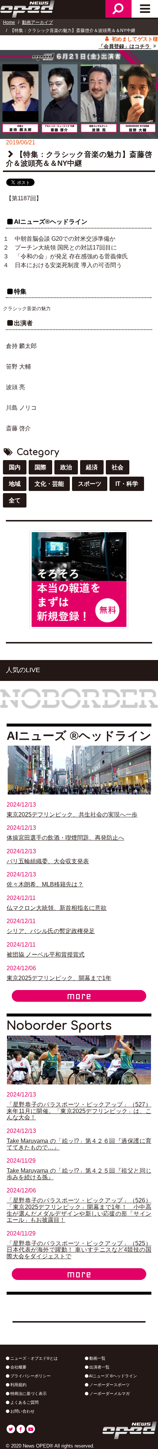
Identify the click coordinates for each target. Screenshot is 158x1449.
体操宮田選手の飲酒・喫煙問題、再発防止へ (65, 838)
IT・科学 (126, 484)
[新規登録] (79, 579)
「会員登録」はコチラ (124, 46)
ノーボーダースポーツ (109, 1384)
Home (9, 22)
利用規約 (17, 1384)
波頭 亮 (15, 387)
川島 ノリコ (21, 408)
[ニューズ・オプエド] (28, 8)
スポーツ (89, 484)
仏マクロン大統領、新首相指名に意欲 (57, 908)
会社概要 (17, 1367)
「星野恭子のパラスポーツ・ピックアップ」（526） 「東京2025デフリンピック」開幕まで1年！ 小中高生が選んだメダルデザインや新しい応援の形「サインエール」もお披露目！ (79, 1210)
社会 (117, 467)
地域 (15, 484)
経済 (92, 467)
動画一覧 (96, 1358)
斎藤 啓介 (18, 428)
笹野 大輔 (18, 366)
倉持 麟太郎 (21, 346)
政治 (66, 467)
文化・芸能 (49, 484)
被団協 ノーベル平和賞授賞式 (46, 954)
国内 (15, 467)
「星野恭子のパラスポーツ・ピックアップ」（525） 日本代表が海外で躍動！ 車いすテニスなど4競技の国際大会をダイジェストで (79, 1249)
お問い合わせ (22, 1411)
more (79, 996)
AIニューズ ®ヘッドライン (112, 1376)
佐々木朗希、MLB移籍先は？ (45, 884)
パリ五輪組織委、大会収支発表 (48, 861)
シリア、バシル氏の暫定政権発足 (51, 931)
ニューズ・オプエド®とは (33, 1358)
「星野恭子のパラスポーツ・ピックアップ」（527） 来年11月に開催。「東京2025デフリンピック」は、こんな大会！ (79, 1110)
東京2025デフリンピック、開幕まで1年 (59, 978)
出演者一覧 (98, 1367)
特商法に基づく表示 (28, 1393)
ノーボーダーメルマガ (109, 1393)
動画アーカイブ (37, 22)
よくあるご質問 (24, 1402)
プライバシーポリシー (30, 1376)
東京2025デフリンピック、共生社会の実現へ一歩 (72, 814)
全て (15, 500)
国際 (40, 467)
